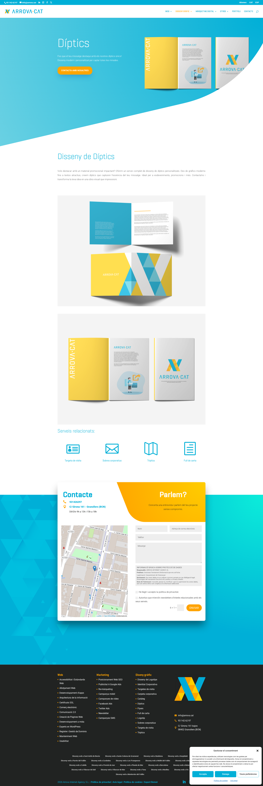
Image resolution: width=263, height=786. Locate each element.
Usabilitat (64, 741)
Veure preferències (248, 774)
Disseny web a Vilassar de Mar (113, 770)
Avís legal (234, 781)
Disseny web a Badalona (153, 756)
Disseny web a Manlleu (160, 770)
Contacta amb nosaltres (75, 70)
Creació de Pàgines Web (71, 717)
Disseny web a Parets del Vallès (73, 761)
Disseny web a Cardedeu (101, 761)
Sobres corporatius (112, 460)
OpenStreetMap (110, 616)
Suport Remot (151, 782)
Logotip (141, 718)
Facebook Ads (105, 703)
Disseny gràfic (182, 11)
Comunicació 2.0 (67, 712)
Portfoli (236, 11)
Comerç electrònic (68, 707)
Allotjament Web (67, 688)
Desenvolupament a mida (71, 721)
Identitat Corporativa (147, 684)
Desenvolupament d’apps (71, 693)
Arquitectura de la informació (73, 697)
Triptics (151, 460)
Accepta (203, 774)
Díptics (141, 703)
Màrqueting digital (205, 11)
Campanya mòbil (106, 694)
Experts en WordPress (69, 726)
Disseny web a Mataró (182, 765)
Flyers (140, 708)
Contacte (248, 11)
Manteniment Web (68, 736)
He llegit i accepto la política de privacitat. (159, 592)
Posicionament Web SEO (110, 679)
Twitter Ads (103, 708)
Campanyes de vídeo (108, 698)
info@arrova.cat (186, 715)
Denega (225, 774)
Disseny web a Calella (77, 765)
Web (167, 11)
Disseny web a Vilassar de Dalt (84, 770)
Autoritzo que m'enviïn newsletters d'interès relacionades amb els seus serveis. (168, 599)
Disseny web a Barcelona (158, 765)
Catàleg (141, 698)
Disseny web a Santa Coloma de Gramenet (121, 756)
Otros (223, 11)
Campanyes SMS (106, 718)
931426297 (75, 502)
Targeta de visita (73, 460)
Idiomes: (243, 3)
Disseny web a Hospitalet (178, 756)
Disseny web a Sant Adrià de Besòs (86, 756)
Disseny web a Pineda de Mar (131, 765)
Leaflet (99, 616)
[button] (257, 750)
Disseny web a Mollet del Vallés (157, 761)
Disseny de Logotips (147, 679)
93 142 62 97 (184, 720)
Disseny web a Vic (181, 770)
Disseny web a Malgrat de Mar (187, 761)
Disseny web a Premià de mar (103, 765)
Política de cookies (221, 781)
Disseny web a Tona (138, 770)
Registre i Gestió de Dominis (73, 731)
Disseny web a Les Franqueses (128, 761)
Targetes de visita (146, 689)
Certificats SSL (66, 702)
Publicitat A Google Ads (109, 684)
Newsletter (103, 713)
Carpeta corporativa (147, 694)
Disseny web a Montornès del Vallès (130, 774)
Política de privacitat (101, 782)
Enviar (194, 607)
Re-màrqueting (105, 689)
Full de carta (190, 460)
